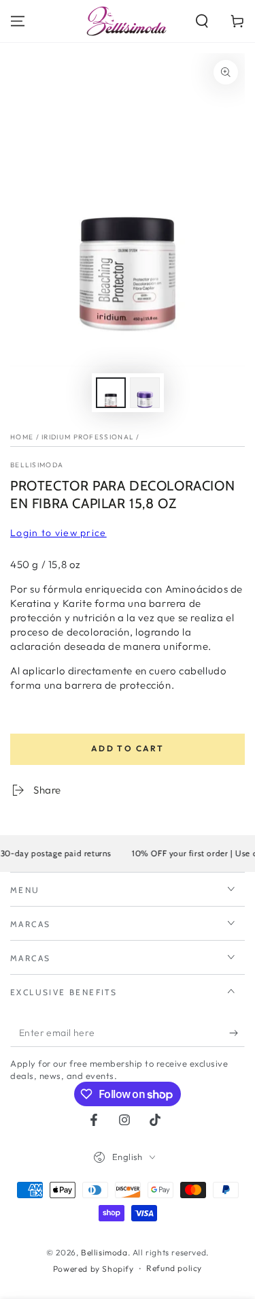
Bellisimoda (36, 464)
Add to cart (127, 748)
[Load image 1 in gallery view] (111, 392)
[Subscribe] (237, 1033)
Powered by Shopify (93, 1269)
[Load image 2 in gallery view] (145, 392)
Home (21, 437)
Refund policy (174, 1268)
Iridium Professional (87, 437)
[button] (202, 21)
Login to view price (58, 533)
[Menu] (17, 21)
